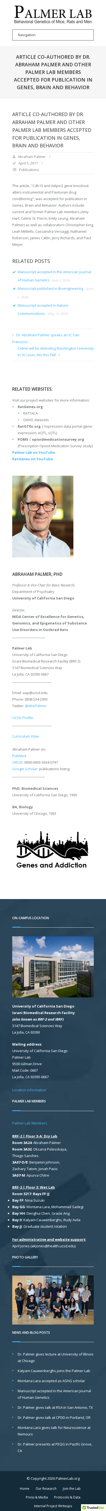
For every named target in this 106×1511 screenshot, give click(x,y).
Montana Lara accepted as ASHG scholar (51, 1380)
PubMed (19, 755)
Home (24, 1488)
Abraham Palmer (32, 156)
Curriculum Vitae (25, 736)
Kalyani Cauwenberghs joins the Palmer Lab (54, 1370)
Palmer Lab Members (29, 1123)
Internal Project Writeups (53, 1506)
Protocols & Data (67, 1497)
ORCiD (17, 762)
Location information (29, 1089)
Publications (29, 169)
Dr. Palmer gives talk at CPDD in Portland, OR (54, 1417)
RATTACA (30, 413)
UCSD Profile (22, 717)
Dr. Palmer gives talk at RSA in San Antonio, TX (55, 1407)
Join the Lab (72, 1488)
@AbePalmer (35, 705)
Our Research (46, 1488)
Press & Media (37, 1497)
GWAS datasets (36, 419)
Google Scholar (25, 768)
